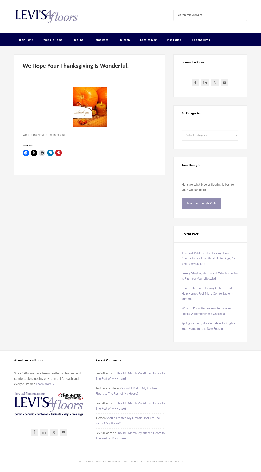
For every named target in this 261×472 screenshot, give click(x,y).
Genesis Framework (142, 462)
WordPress (165, 462)
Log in (179, 462)
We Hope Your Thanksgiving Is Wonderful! (76, 66)
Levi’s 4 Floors (47, 16)
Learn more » (45, 384)
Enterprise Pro (113, 462)
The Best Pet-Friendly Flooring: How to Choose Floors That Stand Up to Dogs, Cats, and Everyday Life (210, 259)
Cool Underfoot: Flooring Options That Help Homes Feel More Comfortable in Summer (207, 294)
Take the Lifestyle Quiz (201, 203)
